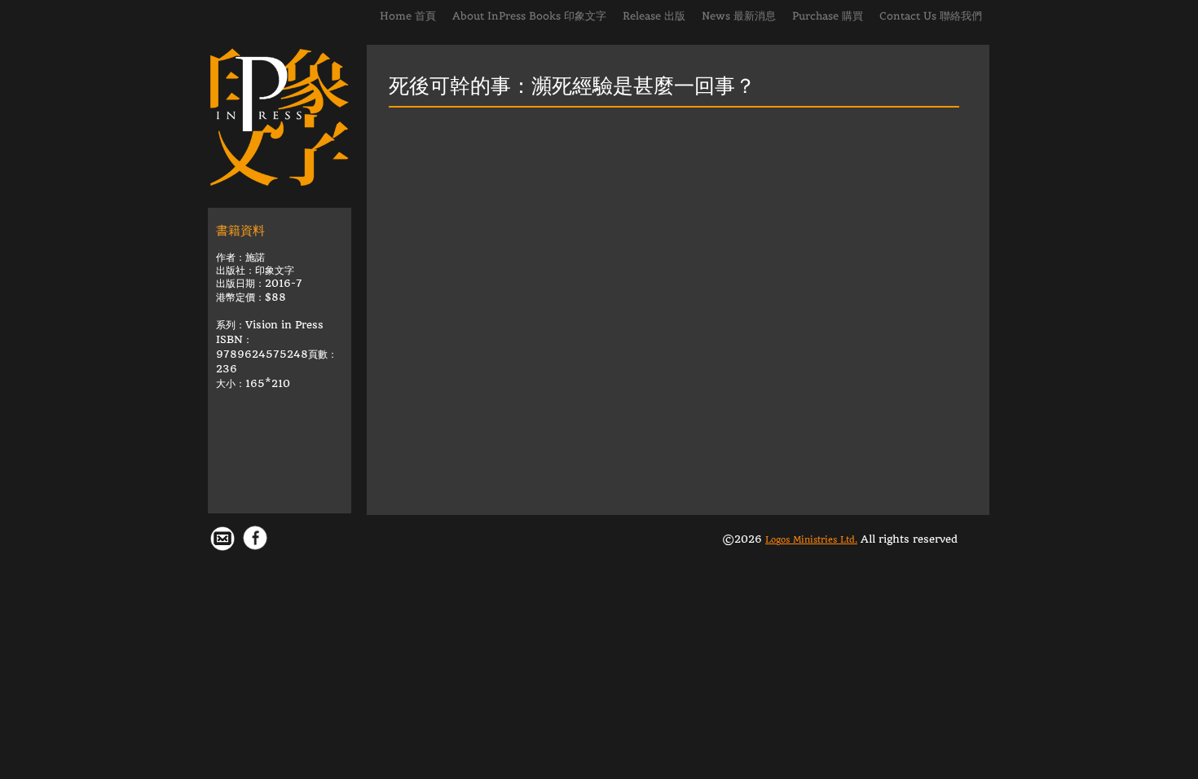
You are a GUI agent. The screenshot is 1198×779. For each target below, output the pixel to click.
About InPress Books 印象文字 (529, 16)
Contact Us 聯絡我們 (930, 16)
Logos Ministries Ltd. (811, 540)
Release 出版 (654, 16)
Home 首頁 (408, 16)
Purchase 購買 (827, 16)
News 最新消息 (739, 16)
